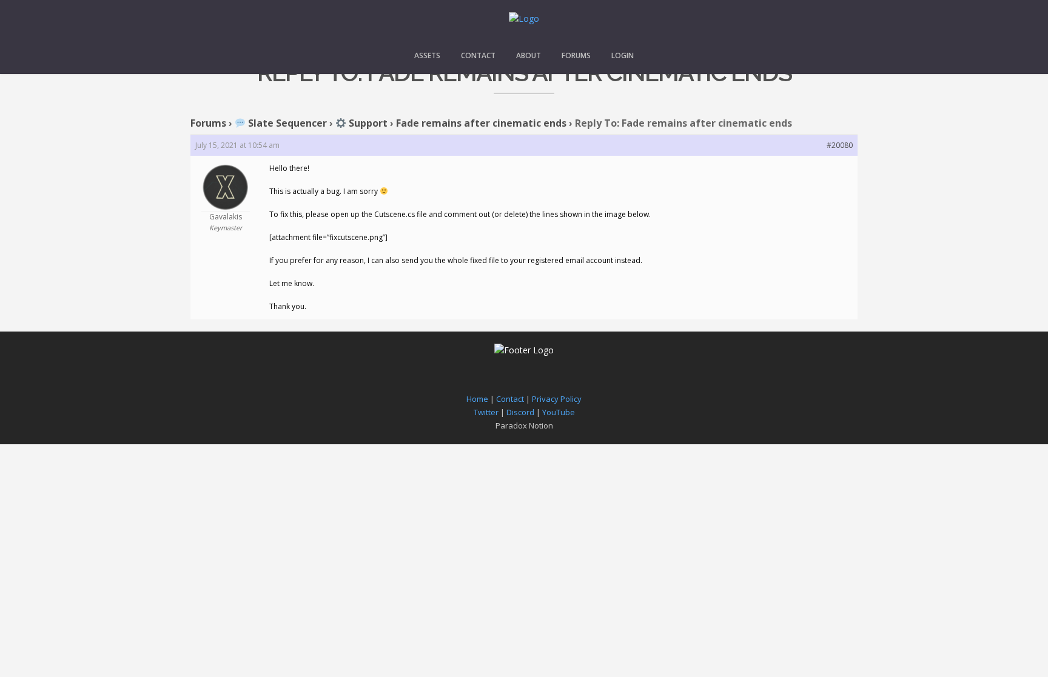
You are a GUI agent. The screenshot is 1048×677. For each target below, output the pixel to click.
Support (367, 123)
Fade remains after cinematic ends (481, 123)
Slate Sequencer (286, 123)
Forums (576, 55)
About (528, 55)
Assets (427, 55)
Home (477, 398)
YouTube (558, 412)
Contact (478, 55)
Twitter (486, 412)
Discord (520, 412)
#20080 (840, 145)
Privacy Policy (557, 398)
